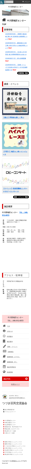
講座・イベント (12, 347)
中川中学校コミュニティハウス (13, 452)
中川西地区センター (15, 7)
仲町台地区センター (10, 422)
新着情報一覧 (22, 73)
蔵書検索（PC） (12, 362)
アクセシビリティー (10, 411)
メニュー (27, 2)
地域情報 (10, 372)
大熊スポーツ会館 (10, 433)
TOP (8, 326)
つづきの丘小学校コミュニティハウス (15, 446)
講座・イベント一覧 (20, 197)
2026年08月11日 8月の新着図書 (15, 58)
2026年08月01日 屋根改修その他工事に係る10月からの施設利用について (16, 45)
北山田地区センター (10, 424)
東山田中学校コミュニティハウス (14, 454)
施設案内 (10, 342)
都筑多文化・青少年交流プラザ (13, 427)
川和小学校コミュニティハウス (13, 448)
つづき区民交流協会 (14, 403)
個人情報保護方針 (10, 409)
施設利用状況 (11, 367)
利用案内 (10, 336)
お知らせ (10, 331)
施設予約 (6, 379)
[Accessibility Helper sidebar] (2, 2)
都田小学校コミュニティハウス (13, 442)
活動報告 (11, 352)
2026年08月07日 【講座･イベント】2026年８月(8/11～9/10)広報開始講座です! (16, 67)
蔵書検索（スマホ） (13, 357)
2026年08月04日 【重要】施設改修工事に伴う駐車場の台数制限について (16, 36)
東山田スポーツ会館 (10, 431)
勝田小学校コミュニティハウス (13, 444)
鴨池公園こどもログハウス (12, 429)
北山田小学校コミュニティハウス (14, 450)
